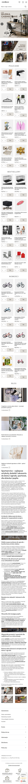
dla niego (11, 642)
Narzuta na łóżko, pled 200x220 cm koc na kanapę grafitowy (6, 238)
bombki (14, 655)
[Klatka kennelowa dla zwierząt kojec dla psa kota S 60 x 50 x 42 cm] (7, 180)
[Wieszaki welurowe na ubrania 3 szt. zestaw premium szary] (7, 99)
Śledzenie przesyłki (6, 716)
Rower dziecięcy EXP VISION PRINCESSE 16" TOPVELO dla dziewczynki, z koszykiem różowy (20, 370)
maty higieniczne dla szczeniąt (12, 620)
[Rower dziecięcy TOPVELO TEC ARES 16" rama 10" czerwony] (21, 310)
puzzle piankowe (13, 604)
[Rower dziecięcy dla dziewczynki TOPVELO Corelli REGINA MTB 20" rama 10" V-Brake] (21, 335)
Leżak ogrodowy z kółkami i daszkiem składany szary (6, 263)
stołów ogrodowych (9, 552)
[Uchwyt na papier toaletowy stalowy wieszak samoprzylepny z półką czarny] (21, 74)
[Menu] (26, 2)
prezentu (7, 638)
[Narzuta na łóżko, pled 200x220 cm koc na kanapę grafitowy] (7, 230)
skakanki (21, 571)
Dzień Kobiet (23, 642)
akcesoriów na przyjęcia (11, 610)
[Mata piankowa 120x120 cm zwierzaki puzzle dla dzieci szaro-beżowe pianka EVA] (7, 151)
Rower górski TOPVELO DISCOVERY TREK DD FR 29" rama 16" (7, 343)
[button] (2, 24)
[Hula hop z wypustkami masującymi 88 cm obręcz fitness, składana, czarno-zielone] (21, 99)
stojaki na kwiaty (10, 527)
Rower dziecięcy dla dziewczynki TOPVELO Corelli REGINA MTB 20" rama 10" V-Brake (20, 344)
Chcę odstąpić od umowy (7, 719)
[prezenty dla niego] (7, 699)
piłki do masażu (14, 571)
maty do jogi (17, 575)
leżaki (6, 551)
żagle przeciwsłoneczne (16, 556)
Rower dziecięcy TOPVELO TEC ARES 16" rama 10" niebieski (6, 318)
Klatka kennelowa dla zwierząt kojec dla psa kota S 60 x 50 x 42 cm (7, 188)
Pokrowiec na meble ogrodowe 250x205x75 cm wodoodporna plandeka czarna (7, 213)
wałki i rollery (16, 572)
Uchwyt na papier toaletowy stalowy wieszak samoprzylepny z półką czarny (21, 82)
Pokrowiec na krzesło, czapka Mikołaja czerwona (20, 263)
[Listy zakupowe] (19, 2)
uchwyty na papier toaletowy (11, 531)
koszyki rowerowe (18, 576)
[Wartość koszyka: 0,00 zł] (23, 2)
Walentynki (17, 642)
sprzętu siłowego (16, 563)
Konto (3, 727)
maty (7, 604)
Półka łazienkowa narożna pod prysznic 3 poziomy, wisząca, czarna (7, 134)
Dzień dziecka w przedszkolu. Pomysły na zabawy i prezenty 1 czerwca (12, 435)
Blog (14, 383)
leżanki (10, 551)
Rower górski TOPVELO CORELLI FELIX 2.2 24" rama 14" (20, 293)
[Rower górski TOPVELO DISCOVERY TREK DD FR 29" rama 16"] (7, 335)
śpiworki (19, 604)
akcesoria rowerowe (8, 576)
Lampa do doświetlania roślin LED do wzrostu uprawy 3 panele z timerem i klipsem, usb (20, 134)
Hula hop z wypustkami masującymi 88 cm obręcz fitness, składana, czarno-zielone (19, 108)
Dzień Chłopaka (5, 643)
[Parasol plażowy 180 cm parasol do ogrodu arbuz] (21, 205)
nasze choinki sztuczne (6, 655)
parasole (9, 556)
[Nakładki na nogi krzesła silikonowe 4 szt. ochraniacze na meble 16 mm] (7, 74)
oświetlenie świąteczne (20, 661)
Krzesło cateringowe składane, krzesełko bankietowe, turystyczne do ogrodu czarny (20, 238)
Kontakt (3, 721)
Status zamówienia (6, 714)
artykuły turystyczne (6, 582)
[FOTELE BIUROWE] (14, 46)
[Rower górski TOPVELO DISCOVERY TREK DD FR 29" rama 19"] (7, 285)
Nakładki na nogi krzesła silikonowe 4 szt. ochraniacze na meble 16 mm (6, 82)
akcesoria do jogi (8, 575)
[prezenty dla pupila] (21, 699)
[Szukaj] (25, 6)
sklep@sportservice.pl (6, 755)
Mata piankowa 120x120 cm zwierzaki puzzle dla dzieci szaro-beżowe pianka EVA (6, 159)
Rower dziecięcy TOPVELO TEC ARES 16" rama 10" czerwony (20, 318)
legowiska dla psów (9, 618)
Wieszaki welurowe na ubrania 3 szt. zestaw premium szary (7, 107)
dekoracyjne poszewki (6, 529)
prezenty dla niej (5, 642)
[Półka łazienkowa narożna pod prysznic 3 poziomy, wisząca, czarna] (7, 126)
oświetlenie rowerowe (15, 577)
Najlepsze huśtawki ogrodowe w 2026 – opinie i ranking (13, 464)
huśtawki (24, 550)
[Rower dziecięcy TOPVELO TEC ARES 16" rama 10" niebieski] (7, 310)
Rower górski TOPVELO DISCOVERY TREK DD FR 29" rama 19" (7, 293)
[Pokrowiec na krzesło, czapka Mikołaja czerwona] (21, 255)
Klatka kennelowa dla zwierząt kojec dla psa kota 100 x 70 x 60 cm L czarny (20, 188)
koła (13, 575)
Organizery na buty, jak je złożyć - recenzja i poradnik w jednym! (12, 406)
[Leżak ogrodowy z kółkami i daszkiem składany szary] (7, 255)
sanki (23, 604)
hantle (20, 569)
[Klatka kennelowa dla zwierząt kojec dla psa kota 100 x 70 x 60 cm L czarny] (21, 180)
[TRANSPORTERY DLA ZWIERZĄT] (21, 57)
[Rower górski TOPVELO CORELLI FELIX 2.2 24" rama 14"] (21, 285)
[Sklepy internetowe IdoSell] (14, 765)
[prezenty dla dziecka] (7, 690)
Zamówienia (4, 710)
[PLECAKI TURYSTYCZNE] (7, 57)
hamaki (3, 551)
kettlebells (17, 570)
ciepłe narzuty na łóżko (19, 527)
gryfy (23, 569)
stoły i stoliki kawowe (12, 526)
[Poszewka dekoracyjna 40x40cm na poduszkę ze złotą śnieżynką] (21, 151)
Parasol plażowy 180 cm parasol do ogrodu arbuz (21, 213)
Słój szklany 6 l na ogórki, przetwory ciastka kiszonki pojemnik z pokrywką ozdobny (7, 369)
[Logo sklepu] (5, 2)
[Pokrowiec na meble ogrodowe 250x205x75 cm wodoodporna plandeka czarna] (7, 205)
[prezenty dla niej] (21, 690)
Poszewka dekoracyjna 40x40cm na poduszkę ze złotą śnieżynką (20, 159)
